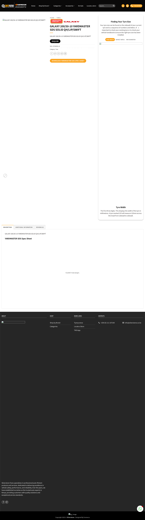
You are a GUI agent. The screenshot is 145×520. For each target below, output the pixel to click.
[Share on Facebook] (51, 53)
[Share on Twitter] (55, 53)
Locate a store (91, 6)
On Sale (80, 6)
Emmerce (87, 517)
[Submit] (113, 5)
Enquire (55, 41)
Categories (57, 6)
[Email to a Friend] (58, 53)
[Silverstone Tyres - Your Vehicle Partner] (14, 6)
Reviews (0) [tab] (40, 227)
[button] (123, 5)
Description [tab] (7, 227)
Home (33, 6)
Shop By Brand (44, 6)
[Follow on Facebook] (3, 502)
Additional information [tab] (23, 227)
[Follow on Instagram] (6, 502)
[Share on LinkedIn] (65, 53)
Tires (58, 18)
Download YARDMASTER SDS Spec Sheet (68, 61)
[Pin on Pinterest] (61, 53)
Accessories (69, 6)
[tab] (110, 39)
